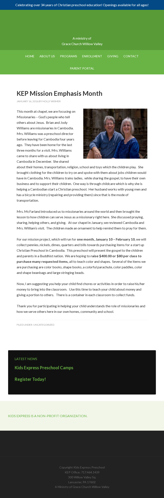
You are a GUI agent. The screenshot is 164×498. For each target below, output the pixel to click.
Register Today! (30, 379)
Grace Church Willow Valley (82, 44)
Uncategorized (43, 324)
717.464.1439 (90, 472)
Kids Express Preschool (82, 24)
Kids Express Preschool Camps (44, 367)
